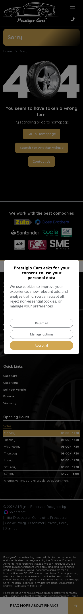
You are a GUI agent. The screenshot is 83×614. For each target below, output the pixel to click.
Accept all (41, 345)
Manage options (41, 334)
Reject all (41, 323)
